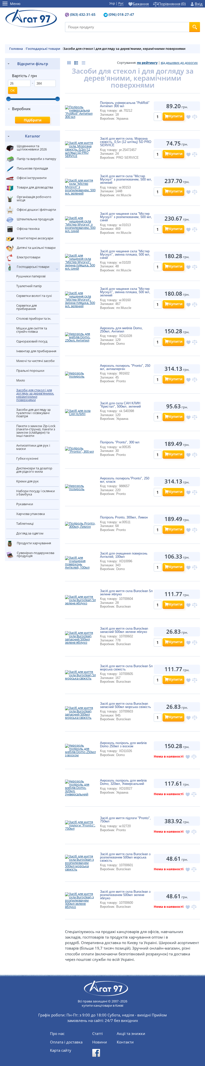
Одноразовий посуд (31, 341)
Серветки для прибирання (26, 307)
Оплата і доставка (66, 1042)
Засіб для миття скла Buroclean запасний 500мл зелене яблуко (124, 630)
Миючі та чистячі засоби (35, 361)
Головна (16, 49)
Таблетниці (25, 523)
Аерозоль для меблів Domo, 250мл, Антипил (121, 329)
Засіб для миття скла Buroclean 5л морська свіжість (126, 667)
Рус (121, 3)
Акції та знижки (131, 1033)
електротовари (28, 257)
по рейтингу (147, 62)
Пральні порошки (30, 370)
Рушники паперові (31, 276)
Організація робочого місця (34, 198)
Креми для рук (27, 481)
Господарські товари (43, 49)
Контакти (125, 1042)
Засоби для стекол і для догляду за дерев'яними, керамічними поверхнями (35, 395)
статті (97, 1033)
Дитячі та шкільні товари (36, 247)
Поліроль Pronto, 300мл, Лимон (124, 517)
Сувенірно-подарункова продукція (35, 554)
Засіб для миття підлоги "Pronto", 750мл (125, 819)
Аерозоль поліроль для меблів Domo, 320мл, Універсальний (123, 782)
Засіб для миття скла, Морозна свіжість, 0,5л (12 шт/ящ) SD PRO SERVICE (125, 142)
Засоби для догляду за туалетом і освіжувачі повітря (33, 412)
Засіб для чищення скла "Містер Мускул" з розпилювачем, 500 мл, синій (126, 217)
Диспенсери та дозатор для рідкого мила (34, 470)
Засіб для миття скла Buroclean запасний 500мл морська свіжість (125, 705)
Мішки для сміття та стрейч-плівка (31, 330)
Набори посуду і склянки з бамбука (35, 492)
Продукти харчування (34, 543)
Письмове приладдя (32, 168)
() (171, 4)
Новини (99, 1042)
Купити (175, 116)
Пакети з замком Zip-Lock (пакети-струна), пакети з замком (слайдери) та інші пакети (36, 431)
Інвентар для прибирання (36, 351)
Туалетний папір (29, 286)
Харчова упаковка (30, 513)
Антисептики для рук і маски (33, 447)
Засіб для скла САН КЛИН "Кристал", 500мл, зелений (120, 404)
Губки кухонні (27, 458)
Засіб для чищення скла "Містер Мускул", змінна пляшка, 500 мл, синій (125, 254)
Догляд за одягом (30, 533)
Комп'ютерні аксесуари (35, 238)
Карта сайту (60, 1050)
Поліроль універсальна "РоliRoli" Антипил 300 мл (125, 104)
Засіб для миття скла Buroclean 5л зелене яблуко (126, 592)
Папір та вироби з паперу (36, 158)
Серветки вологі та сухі (34, 295)
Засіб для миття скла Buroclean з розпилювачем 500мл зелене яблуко (125, 895)
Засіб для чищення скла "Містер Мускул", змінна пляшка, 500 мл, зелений (125, 292)
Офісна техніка (28, 228)
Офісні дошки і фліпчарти (36, 209)
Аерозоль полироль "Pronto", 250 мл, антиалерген (125, 367)
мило (20, 380)
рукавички (24, 504)
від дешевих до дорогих (179, 62)
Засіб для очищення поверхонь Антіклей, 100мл (124, 555)
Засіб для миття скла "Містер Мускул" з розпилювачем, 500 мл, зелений (126, 179)
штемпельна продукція (35, 219)
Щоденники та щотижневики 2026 (32, 147)
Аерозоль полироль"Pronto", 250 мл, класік (124, 479)
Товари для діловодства (35, 187)
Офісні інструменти (31, 177)
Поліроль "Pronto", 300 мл (120, 442)
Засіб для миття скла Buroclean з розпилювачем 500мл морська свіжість (125, 857)
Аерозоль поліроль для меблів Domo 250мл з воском (123, 744)
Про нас (57, 1033)
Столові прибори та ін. (33, 318)
